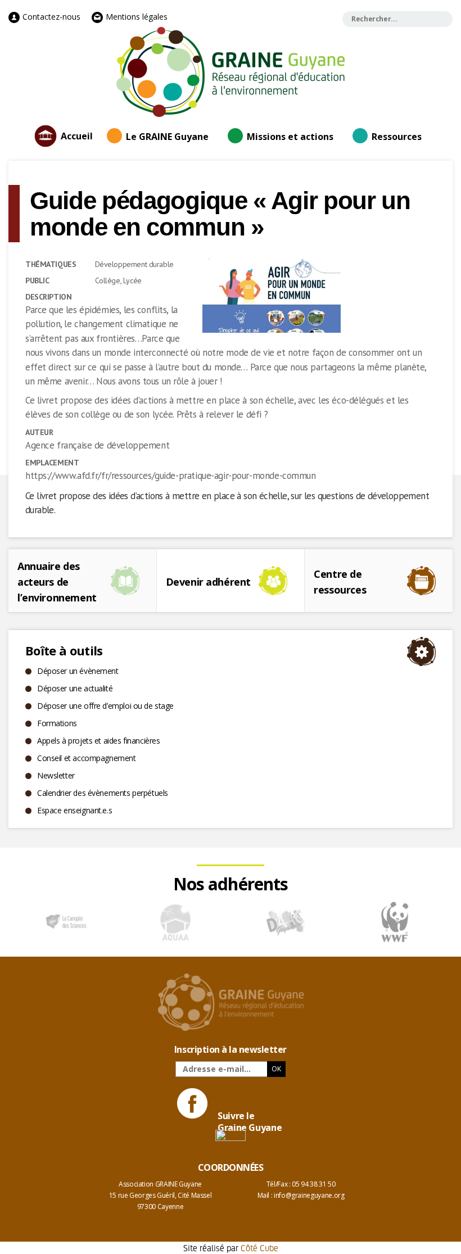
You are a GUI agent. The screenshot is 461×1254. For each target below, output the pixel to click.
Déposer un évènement (78, 671)
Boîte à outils (64, 650)
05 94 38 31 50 (313, 1184)
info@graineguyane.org (309, 1195)
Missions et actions (290, 136)
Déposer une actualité (74, 688)
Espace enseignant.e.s (74, 810)
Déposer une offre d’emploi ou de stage (105, 705)
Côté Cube (259, 1247)
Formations (57, 723)
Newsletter (56, 775)
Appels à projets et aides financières (98, 740)
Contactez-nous (50, 16)
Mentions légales (135, 16)
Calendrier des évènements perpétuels (102, 792)
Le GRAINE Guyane (167, 136)
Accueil (77, 136)
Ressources (397, 136)
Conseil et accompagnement (86, 758)
